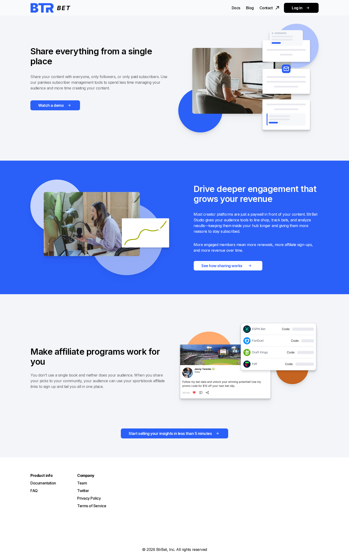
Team (82, 483)
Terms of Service (91, 505)
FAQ (34, 490)
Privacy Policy (89, 498)
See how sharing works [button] (221, 265)
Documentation (43, 483)
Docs (236, 7)
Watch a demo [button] (51, 105)
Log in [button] (297, 7)
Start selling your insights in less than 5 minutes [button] (170, 433)
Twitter (83, 490)
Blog (250, 7)
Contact (266, 7)
